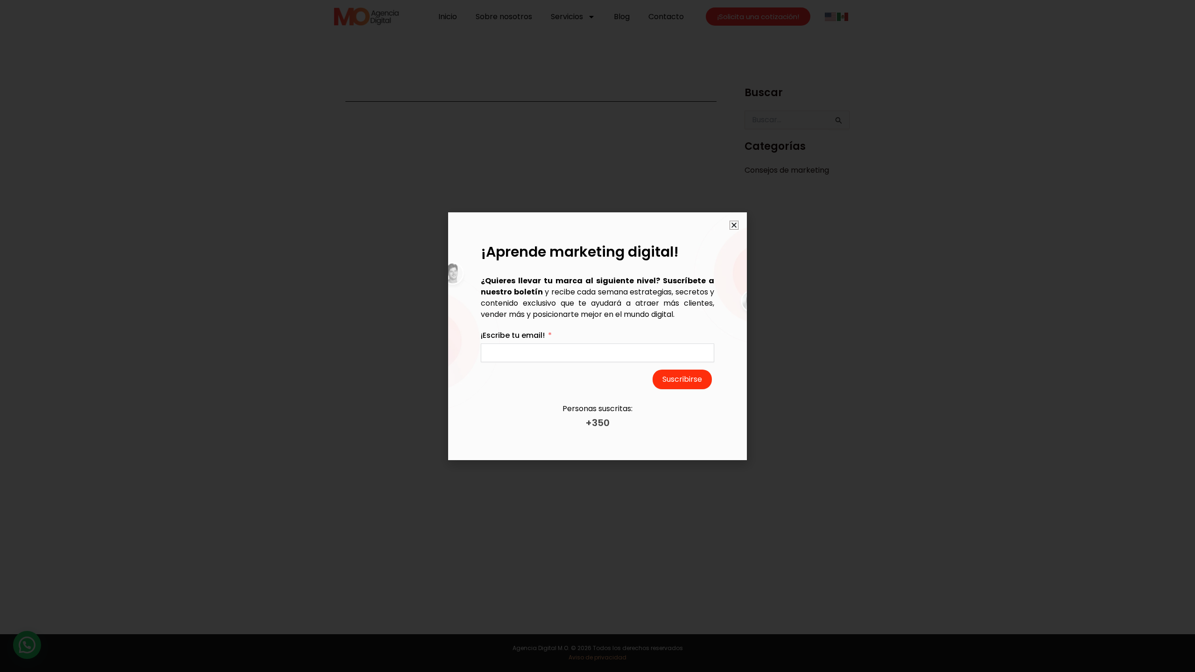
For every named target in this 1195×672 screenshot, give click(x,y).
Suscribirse (682, 379)
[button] (734, 225)
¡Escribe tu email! (513, 335)
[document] (597, 336)
